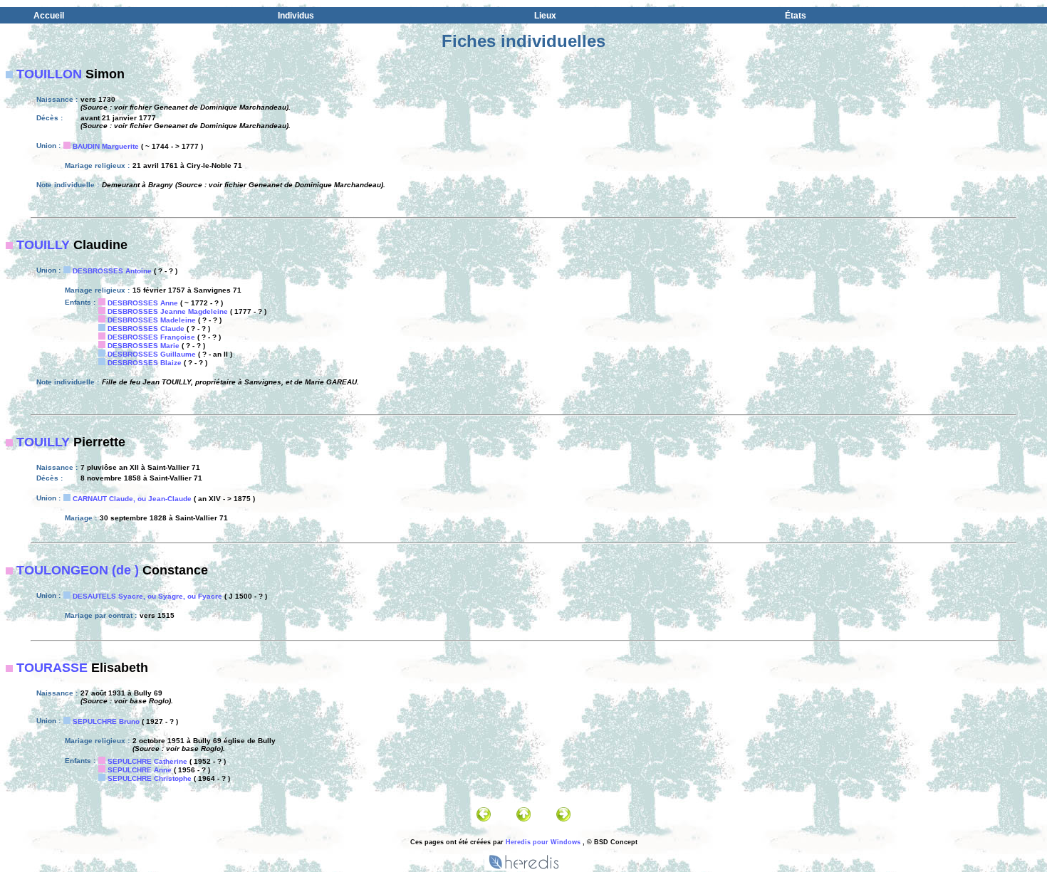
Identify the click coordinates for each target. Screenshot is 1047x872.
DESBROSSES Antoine (112, 271)
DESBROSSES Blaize (145, 363)
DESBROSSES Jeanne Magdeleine (168, 311)
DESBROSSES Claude (146, 328)
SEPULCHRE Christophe (150, 778)
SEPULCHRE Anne (140, 770)
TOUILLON (49, 74)
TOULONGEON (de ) (77, 570)
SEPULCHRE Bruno (106, 721)
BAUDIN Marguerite (106, 146)
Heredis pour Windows (543, 842)
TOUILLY (43, 245)
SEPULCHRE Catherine (147, 761)
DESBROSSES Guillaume (152, 354)
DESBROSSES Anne (143, 303)
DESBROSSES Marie (143, 346)
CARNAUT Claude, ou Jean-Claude (132, 499)
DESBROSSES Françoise (151, 337)
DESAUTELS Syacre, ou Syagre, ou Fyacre (147, 596)
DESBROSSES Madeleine (152, 320)
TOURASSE (52, 668)
